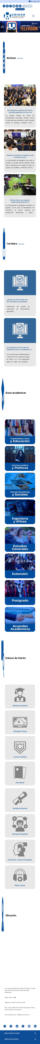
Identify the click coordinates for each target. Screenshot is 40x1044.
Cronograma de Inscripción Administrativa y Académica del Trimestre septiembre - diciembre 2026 (20, 351)
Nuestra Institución (11, 1033)
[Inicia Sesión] (20, 9)
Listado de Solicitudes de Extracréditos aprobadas (17, 301)
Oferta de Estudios (11, 1039)
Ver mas (20, 58)
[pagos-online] (27, 6)
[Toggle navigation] (33, 16)
